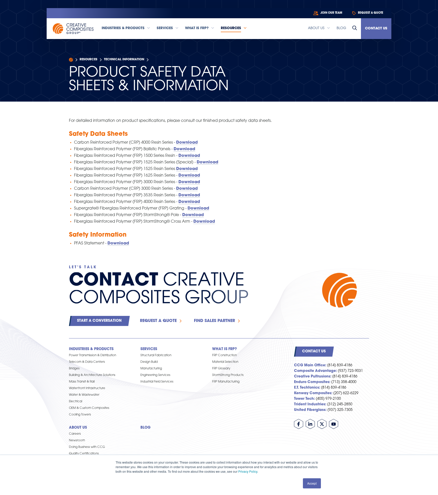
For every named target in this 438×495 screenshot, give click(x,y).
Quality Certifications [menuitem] (84, 453)
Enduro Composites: (312, 382)
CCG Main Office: (310, 365)
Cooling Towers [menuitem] (80, 414)
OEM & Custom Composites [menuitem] (89, 408)
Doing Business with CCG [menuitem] (87, 447)
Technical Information (124, 59)
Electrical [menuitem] (75, 401)
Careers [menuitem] (75, 433)
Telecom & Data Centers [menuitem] (87, 362)
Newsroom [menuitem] (77, 440)
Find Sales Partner (214, 321)
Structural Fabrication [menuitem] (155, 355)
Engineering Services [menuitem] (155, 375)
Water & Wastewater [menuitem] (84, 394)
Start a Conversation (99, 321)
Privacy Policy (247, 471)
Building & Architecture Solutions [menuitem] (92, 375)
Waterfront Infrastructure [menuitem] (87, 388)
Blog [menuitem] (145, 428)
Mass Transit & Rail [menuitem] (82, 381)
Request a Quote (158, 321)
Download (187, 143)
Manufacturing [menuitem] (151, 368)
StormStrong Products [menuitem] (228, 375)
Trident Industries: (310, 404)
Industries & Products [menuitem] (91, 349)
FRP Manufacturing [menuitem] (226, 381)
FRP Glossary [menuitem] (221, 368)
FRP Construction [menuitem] (224, 355)
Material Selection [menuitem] (225, 362)
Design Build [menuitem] (149, 362)
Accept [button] (312, 483)
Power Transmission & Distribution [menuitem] (92, 355)
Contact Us (376, 28)
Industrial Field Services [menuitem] (156, 381)
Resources (88, 59)
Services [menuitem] (148, 349)
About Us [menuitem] (78, 428)
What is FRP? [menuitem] (224, 349)
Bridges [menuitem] (74, 368)
